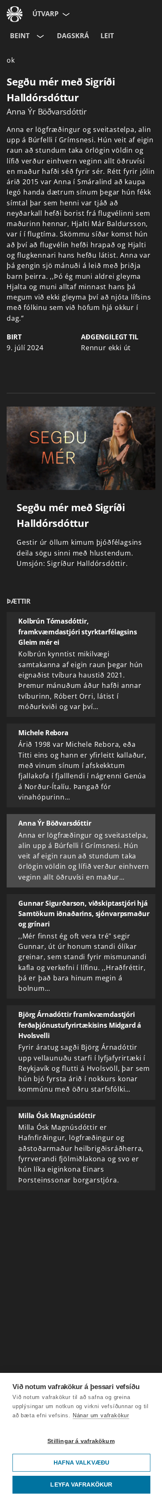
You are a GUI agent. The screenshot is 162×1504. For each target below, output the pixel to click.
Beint (19, 35)
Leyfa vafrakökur (81, 1485)
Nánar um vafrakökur (101, 1415)
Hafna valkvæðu (82, 1463)
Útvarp (45, 13)
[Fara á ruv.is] (14, 14)
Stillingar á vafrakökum (81, 1441)
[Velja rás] (39, 36)
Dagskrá (73, 35)
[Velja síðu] (65, 14)
